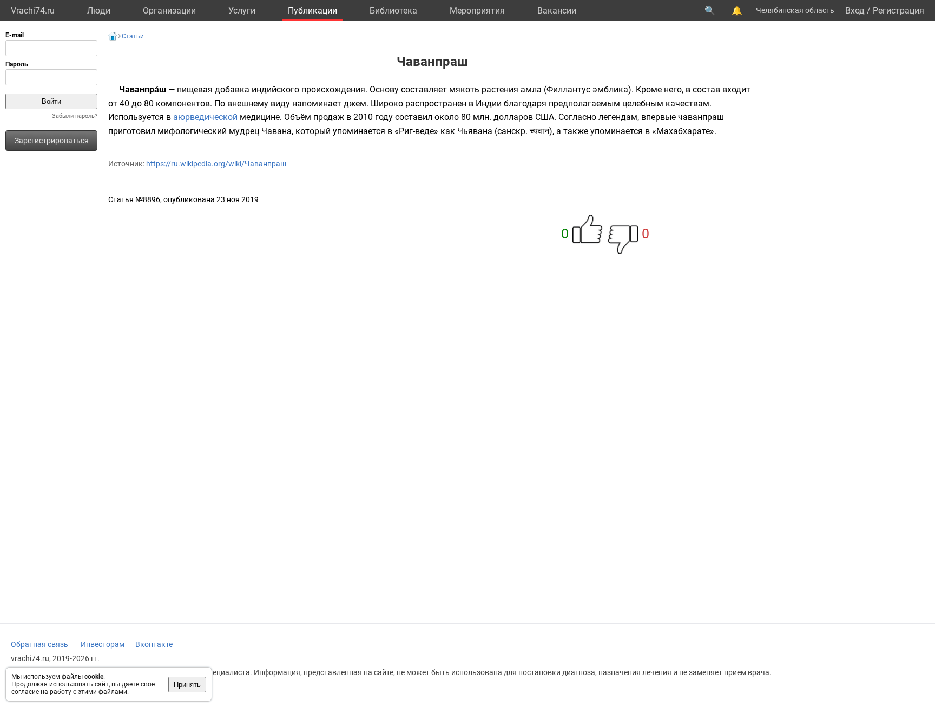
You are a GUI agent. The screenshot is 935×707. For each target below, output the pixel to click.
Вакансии (556, 10)
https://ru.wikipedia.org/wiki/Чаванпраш (216, 163)
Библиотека (393, 10)
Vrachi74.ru (33, 10)
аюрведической (205, 117)
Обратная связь (39, 644)
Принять (187, 685)
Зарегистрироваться (52, 140)
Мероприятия (477, 10)
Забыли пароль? (74, 115)
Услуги (241, 10)
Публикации (312, 10)
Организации (169, 10)
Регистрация (898, 10)
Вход (855, 10)
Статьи (133, 36)
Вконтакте (154, 644)
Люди (98, 10)
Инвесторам (102, 644)
